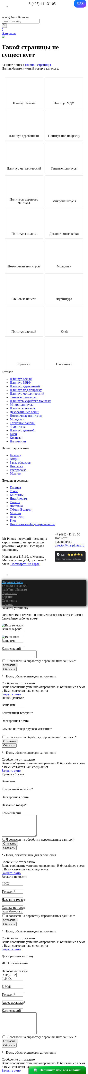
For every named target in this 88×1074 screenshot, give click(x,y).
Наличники (64, 364)
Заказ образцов (20, 462)
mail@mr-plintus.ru (14, 589)
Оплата (15, 502)
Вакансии (17, 517)
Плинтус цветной (23, 331)
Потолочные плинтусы (24, 266)
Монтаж (15, 473)
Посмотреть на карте (24, 564)
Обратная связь (12, 582)
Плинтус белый (24, 103)
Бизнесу (15, 455)
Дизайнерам (18, 498)
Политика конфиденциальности (32, 524)
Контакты (17, 495)
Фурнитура (64, 299)
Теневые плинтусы (64, 168)
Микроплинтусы (64, 201)
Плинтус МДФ (64, 103)
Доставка (16, 506)
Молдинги (64, 266)
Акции (14, 459)
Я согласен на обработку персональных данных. (41, 661)
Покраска (16, 466)
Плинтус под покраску (64, 135)
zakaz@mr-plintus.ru (15, 17)
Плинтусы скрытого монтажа (24, 201)
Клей (64, 331)
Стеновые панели (23, 299)
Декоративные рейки (64, 233)
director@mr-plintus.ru (69, 545)
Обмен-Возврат (21, 509)
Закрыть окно (11, 694)
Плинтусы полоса (23, 233)
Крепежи (24, 364)
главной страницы (38, 65)
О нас (14, 491)
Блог (13, 520)
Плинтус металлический (24, 168)
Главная (15, 487)
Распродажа (18, 470)
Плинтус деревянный (24, 135)
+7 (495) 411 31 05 (14, 585)
